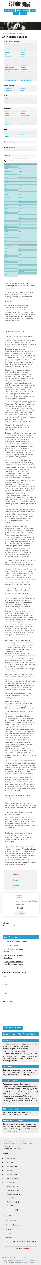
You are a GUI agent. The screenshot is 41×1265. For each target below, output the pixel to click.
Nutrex (9, 1162)
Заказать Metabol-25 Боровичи (16, 941)
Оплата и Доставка (22, 11)
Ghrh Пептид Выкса (16, 33)
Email (5, 984)
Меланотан (10, 1166)
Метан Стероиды (11, 945)
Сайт (5, 993)
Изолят (9, 1198)
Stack (8, 1206)
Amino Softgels (11, 1190)
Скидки (33, 11)
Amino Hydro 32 (12, 1194)
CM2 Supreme (11, 1202)
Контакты (23, 14)
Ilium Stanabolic (12, 1178)
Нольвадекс (11, 1210)
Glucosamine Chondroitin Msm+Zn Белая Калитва (13, 962)
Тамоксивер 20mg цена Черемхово (13, 956)
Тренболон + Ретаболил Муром (13, 950)
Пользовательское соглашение (12, 1148)
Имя (5, 976)
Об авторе (20, 913)
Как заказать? (9, 11)
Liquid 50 (9, 1182)
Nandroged (10, 1174)
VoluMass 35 (11, 1186)
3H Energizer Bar (12, 1158)
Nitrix (8, 1170)
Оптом (16, 14)
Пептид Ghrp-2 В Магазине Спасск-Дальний (21, 1241)
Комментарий (8, 1001)
